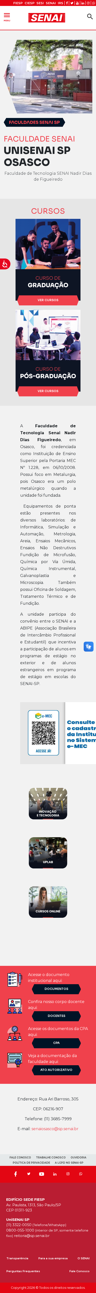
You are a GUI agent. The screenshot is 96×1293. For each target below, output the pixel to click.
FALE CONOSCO (20, 1157)
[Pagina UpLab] (48, 852)
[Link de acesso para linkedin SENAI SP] (82, 3)
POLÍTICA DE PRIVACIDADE (31, 1162)
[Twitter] (28, 1174)
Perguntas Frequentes (23, 1271)
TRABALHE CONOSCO (51, 1157)
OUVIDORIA (78, 1157)
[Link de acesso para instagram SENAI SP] (88, 3)
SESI (40, 3)
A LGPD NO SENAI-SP (69, 1162)
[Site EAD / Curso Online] (48, 901)
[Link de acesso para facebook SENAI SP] (67, 3)
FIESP (18, 3)
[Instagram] (68, 1174)
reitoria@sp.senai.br (31, 1236)
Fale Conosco (79, 1271)
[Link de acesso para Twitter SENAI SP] (71, 3)
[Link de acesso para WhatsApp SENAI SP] (93, 3)
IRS (60, 3)
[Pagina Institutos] (48, 803)
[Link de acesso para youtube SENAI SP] (77, 3)
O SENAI (84, 1258)
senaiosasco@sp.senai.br (55, 1128)
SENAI (51, 3)
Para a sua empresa (53, 1258)
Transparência (17, 1258)
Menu (7, 16)
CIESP (29, 3)
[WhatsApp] (81, 1174)
